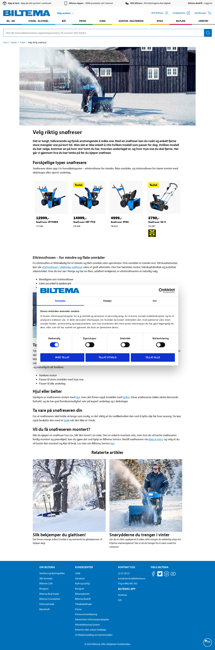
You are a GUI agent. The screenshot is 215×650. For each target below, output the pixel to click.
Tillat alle (153, 357)
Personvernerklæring (86, 614)
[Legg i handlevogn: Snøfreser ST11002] (48, 233)
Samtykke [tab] (60, 301)
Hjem (102, 20)
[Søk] (208, 33)
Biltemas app (126, 589)
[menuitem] (11, 21)
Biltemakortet (82, 593)
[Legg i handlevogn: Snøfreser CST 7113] (85, 235)
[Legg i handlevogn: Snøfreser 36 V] (160, 242)
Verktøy (203, 20)
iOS (120, 600)
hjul (78, 397)
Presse (78, 609)
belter (126, 397)
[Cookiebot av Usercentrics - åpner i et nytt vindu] (161, 290)
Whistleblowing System (87, 624)
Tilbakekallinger (83, 604)
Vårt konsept (45, 578)
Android (122, 594)
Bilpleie (180, 20)
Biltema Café (46, 583)
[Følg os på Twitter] (159, 574)
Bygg (160, 20)
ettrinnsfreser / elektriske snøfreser (62, 267)
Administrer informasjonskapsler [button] (92, 619)
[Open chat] (207, 642)
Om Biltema (47, 567)
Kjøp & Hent (155, 439)
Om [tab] (155, 301)
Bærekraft (44, 609)
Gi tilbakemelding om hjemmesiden (94, 634)
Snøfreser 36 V (157, 222)
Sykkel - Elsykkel (38, 20)
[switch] (89, 344)
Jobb (77, 573)
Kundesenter (84, 567)
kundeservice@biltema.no (131, 578)
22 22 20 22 (124, 573)
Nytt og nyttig (82, 583)
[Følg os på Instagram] (166, 574)
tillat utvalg (108, 357)
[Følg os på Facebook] (153, 574)
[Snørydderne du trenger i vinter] (145, 495)
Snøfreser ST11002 (47, 222)
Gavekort (80, 578)
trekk (67, 420)
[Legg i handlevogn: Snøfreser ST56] (123, 233)
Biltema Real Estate (49, 593)
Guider (14, 42)
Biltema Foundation (49, 598)
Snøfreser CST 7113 (84, 222)
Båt (64, 20)
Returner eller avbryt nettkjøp (90, 629)
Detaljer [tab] (107, 301)
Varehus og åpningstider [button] (52, 573)
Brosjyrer (44, 588)
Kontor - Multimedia (131, 20)
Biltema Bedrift (83, 598)
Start (5, 42)
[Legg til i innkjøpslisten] (40, 233)
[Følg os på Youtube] (173, 575)
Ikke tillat (62, 357)
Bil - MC (11, 20)
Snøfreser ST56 (120, 222)
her (112, 443)
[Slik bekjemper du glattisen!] (69, 495)
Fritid (82, 20)
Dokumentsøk (46, 604)
